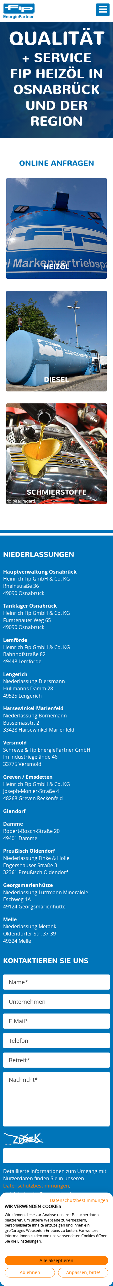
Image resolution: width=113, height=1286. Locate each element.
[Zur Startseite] (19, 11)
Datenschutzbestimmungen (36, 1185)
